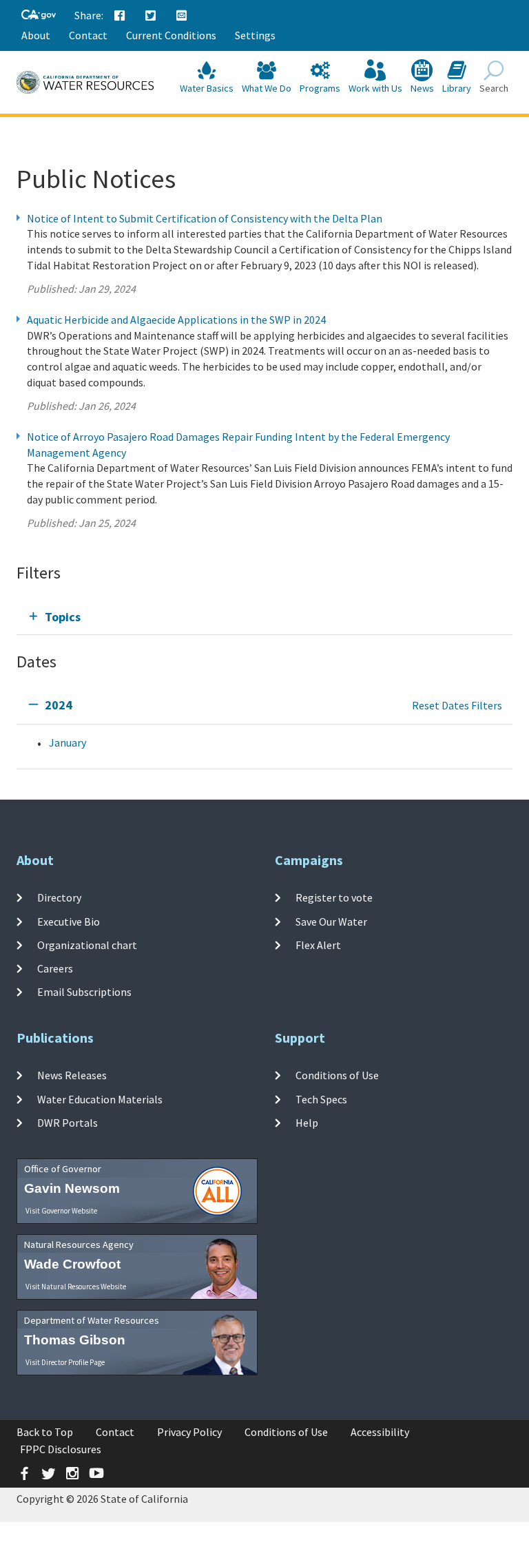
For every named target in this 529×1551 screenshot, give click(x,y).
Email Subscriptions (84, 992)
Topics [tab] (63, 617)
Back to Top (45, 1432)
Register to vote (334, 897)
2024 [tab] (58, 705)
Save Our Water (331, 921)
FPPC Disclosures (60, 1449)
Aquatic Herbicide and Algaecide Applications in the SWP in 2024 (176, 319)
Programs (320, 88)
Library (456, 88)
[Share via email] (182, 16)
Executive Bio (68, 921)
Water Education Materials (100, 1098)
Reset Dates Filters (457, 705)
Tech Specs (321, 1098)
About (35, 35)
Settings (255, 35)
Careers (55, 968)
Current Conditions (171, 35)
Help (306, 1123)
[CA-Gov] (38, 15)
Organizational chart (87, 945)
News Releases (72, 1075)
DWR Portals (67, 1123)
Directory (59, 897)
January (67, 742)
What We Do (266, 88)
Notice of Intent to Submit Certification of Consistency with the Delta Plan (204, 218)
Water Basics (207, 88)
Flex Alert (318, 945)
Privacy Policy (189, 1432)
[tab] (264, 616)
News (422, 88)
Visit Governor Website (61, 1211)
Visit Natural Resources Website (75, 1286)
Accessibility (380, 1432)
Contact (88, 35)
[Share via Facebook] (120, 16)
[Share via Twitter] (151, 16)
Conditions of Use (337, 1075)
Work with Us (375, 88)
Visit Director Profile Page (65, 1362)
